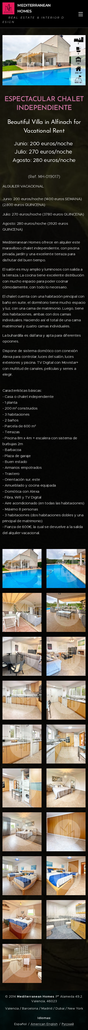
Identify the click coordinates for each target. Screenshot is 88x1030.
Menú (81, 14)
